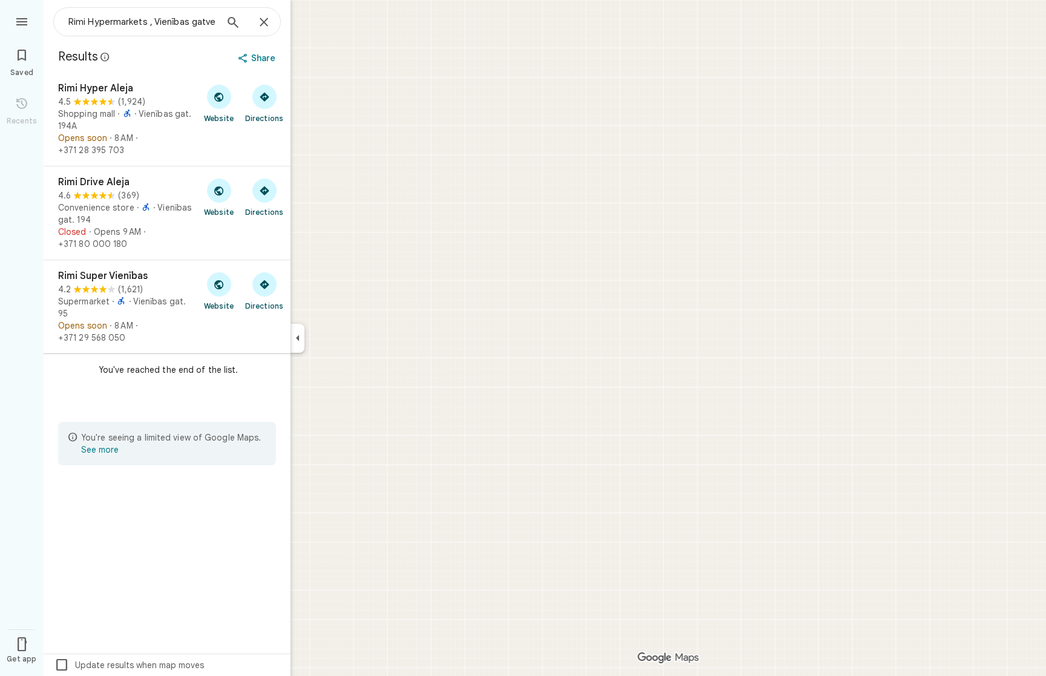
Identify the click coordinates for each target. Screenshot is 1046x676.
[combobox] (142, 22)
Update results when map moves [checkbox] (129, 665)
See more (100, 449)
